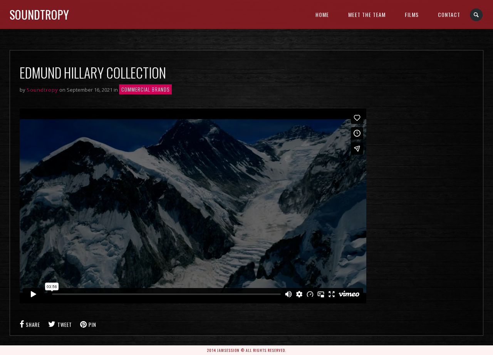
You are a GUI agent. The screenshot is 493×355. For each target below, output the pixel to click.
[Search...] (476, 14)
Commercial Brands (145, 89)
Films (412, 14)
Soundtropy (39, 14)
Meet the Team (367, 14)
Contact (449, 14)
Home (322, 14)
